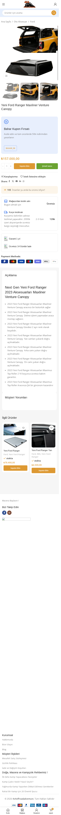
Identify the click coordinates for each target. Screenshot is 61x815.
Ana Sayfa (6, 21)
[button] (15, 468)
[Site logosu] (29, 4)
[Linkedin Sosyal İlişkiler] (20, 181)
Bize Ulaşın (7, 744)
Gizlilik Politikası (9, 763)
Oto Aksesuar (20, 21)
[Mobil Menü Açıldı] (3, 4)
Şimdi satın (47, 166)
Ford (32, 21)
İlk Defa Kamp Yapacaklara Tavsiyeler (19, 777)
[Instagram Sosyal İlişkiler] (9, 513)
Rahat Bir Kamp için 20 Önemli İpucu (19, 791)
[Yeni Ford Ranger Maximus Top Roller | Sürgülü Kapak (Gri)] (15, 436)
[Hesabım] (55, 4)
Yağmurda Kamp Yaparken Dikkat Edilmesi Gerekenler (28, 786)
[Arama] (53, 12)
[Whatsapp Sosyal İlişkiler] (23, 181)
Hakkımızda (7, 739)
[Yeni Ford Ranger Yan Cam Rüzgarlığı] (43, 435)
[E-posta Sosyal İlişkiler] (16, 181)
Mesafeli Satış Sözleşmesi (14, 758)
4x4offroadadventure (23, 798)
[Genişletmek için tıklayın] (6, 76)
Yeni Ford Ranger (17, 454)
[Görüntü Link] (16, 623)
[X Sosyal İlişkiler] (13, 181)
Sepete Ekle (24, 166)
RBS (39, 454)
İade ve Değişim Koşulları (14, 768)
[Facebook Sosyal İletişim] (9, 181)
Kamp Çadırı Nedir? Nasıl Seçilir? (17, 781)
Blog (4, 749)
